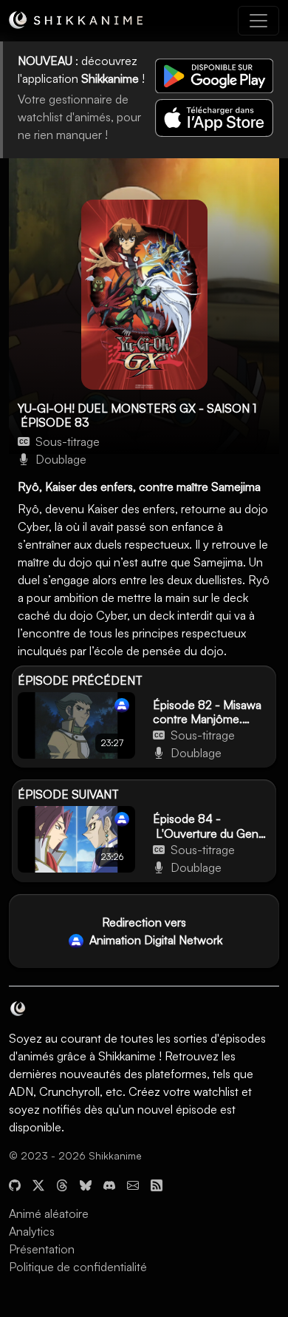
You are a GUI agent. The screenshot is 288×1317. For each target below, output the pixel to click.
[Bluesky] (86, 1184)
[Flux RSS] (156, 1184)
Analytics (32, 1231)
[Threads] (62, 1184)
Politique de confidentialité (78, 1266)
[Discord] (109, 1184)
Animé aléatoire (49, 1213)
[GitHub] (15, 1184)
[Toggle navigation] (258, 20)
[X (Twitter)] (38, 1184)
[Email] (133, 1184)
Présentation (42, 1249)
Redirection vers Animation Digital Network (154, 931)
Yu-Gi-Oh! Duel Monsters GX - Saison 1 (137, 408)
